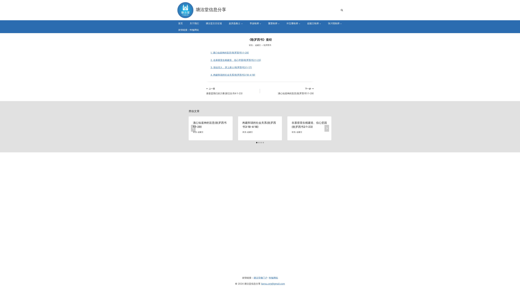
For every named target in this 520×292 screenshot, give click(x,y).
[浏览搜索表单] (341, 10)
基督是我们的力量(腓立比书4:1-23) (224, 91)
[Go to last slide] (193, 128)
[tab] (256, 142)
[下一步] (326, 128)
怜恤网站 (273, 277)
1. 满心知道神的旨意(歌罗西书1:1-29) (230, 52)
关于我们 (194, 23)
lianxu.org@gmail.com (273, 283)
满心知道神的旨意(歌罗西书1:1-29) (296, 91)
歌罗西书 (267, 45)
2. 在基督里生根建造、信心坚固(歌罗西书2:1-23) (236, 60)
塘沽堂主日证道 (214, 23)
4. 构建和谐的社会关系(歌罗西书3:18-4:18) (233, 75)
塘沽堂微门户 (260, 277)
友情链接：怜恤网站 (188, 30)
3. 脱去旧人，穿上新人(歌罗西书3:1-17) (231, 67)
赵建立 (258, 45)
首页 (180, 23)
